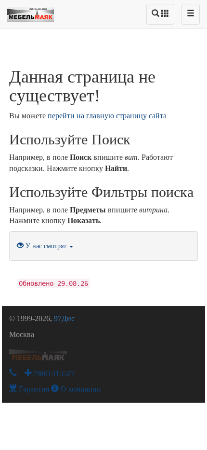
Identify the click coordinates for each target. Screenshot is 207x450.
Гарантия (33, 389)
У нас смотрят (46, 246)
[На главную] (30, 12)
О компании (80, 389)
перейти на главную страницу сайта (107, 116)
